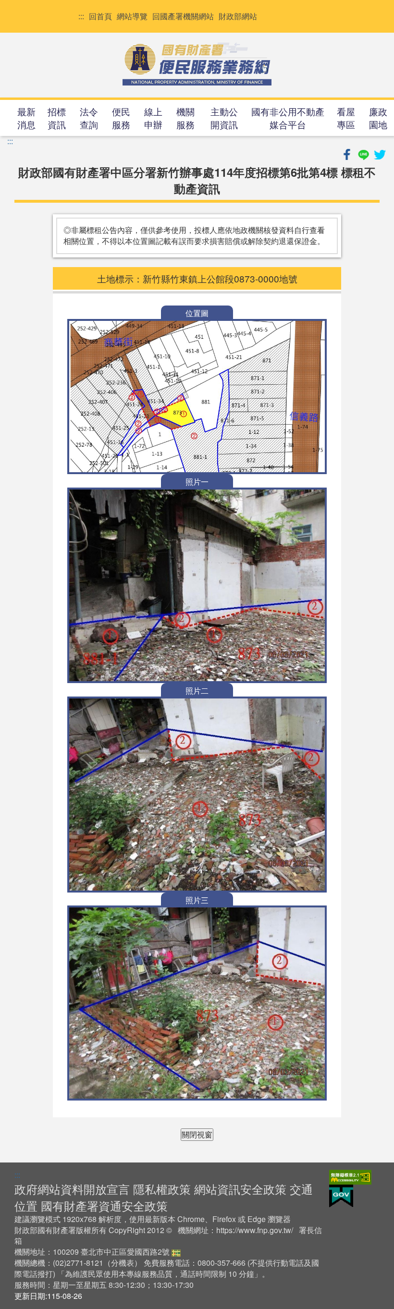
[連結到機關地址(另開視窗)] (176, 1251)
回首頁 (100, 16)
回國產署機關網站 (183, 16)
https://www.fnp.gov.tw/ (254, 1230)
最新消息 (26, 118)
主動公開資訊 (224, 118)
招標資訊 (57, 118)
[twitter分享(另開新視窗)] (379, 153)
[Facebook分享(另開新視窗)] (348, 153)
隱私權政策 (162, 1188)
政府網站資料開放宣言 (72, 1188)
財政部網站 (238, 16)
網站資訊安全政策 (240, 1188)
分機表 (122, 1262)
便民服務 (121, 118)
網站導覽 (132, 16)
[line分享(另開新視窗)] (364, 153)
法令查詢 (89, 118)
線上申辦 (153, 118)
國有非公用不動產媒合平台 (287, 118)
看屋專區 (346, 118)
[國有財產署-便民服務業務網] (197, 64)
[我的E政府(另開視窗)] (341, 1195)
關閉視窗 (197, 1134)
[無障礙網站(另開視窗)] (350, 1176)
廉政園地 (378, 118)
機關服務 (185, 118)
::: (81, 16)
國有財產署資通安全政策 (104, 1205)
